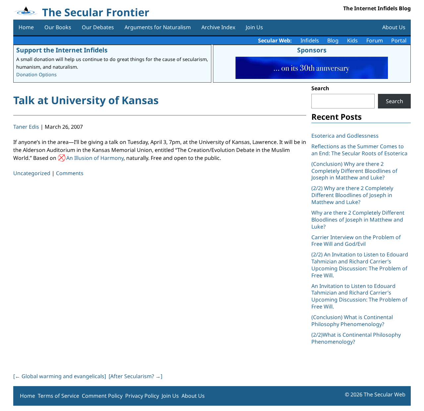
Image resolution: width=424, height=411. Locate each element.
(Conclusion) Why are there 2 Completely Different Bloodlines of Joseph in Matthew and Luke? (354, 170)
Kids (352, 40)
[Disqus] (159, 273)
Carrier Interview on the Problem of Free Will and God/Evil (356, 241)
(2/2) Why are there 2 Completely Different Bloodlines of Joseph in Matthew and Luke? (352, 195)
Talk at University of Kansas (86, 100)
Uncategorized (31, 173)
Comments (69, 173)
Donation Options (36, 74)
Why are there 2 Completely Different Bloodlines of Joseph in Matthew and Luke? (357, 219)
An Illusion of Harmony (95, 158)
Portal (398, 40)
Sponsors (312, 49)
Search (320, 88)
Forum (374, 40)
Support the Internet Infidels (62, 49)
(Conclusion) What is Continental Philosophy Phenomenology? (352, 320)
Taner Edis (26, 126)
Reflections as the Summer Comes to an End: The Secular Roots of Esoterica (359, 150)
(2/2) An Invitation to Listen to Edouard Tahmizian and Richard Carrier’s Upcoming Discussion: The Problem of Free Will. (359, 265)
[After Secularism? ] (135, 376)
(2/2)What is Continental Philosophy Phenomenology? (356, 338)
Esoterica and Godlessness (345, 135)
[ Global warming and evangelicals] (59, 376)
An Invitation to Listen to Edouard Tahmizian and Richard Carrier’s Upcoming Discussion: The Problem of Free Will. (359, 296)
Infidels (309, 40)
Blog (333, 40)
